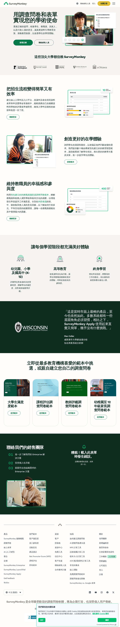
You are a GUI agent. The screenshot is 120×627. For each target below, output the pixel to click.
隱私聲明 (95, 614)
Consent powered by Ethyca (105, 624)
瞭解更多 (13, 117)
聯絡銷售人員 (85, 3)
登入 (94, 3)
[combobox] (13, 592)
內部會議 (42, 201)
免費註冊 (103, 3)
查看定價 (23, 42)
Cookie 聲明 (104, 614)
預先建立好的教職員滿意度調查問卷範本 (30, 194)
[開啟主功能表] (113, 3)
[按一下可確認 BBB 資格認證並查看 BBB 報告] (32, 619)
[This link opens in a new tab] (90, 592)
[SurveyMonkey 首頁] (15, 3)
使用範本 (14, 413)
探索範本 (70, 162)
